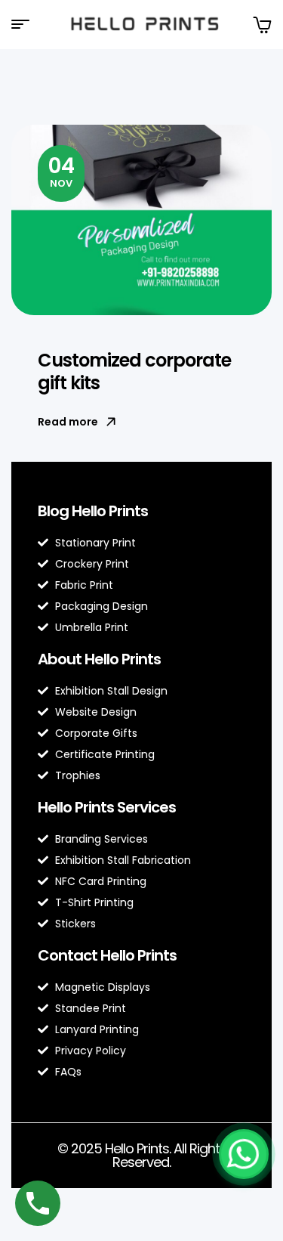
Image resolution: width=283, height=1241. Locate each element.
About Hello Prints (99, 659)
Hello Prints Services (107, 807)
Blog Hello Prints (93, 510)
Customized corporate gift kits (134, 371)
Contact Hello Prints (107, 955)
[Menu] (26, 24)
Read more (68, 421)
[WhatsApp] (244, 1154)
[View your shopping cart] (262, 24)
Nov (61, 170)
